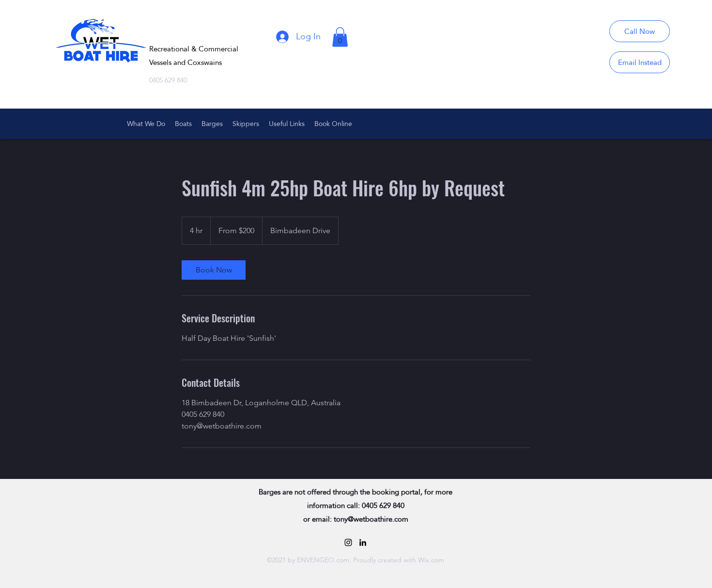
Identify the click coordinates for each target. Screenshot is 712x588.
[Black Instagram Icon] (348, 542)
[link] (214, 270)
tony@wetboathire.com (371, 519)
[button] (340, 37)
